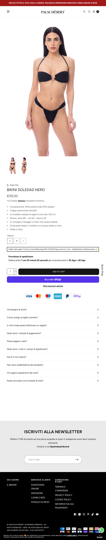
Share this (14, 185)
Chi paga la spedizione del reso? (22, 373)
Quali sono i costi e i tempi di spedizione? (27, 349)
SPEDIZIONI (37, 493)
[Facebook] (75, 514)
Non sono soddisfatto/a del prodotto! (25, 365)
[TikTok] (93, 514)
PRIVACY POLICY (63, 495)
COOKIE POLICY (63, 499)
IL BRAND (12, 485)
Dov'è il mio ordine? (16, 357)
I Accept (100, 536)
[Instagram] (84, 514)
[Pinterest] (88, 514)
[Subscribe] (78, 459)
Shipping (21, 201)
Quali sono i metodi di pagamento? (24, 333)
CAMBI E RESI (38, 497)
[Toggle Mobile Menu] (10, 12)
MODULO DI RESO (40, 502)
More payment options (53, 286)
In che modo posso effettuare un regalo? (27, 325)
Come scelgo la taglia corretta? (22, 317)
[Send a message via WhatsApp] (101, 530)
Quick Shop (102, 270)
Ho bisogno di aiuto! (17, 309)
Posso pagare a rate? (17, 341)
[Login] (84, 11)
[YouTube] (97, 514)
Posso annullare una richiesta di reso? (25, 381)
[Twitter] (79, 514)
